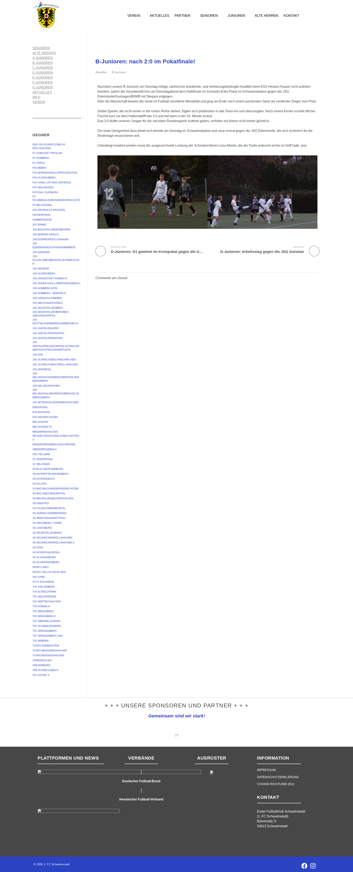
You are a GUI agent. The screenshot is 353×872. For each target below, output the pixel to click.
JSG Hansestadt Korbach (49, 278)
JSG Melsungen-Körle (47, 303)
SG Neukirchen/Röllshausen (52, 537)
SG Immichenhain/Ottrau (49, 518)
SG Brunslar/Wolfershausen (52, 498)
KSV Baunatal (41, 412)
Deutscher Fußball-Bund (141, 781)
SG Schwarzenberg (45, 562)
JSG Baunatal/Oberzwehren (51, 229)
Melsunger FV (42, 426)
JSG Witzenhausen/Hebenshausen (55, 402)
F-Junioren (42, 82)
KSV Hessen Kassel (45, 417)
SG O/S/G (37, 547)
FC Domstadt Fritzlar (47, 153)
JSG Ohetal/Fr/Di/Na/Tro (48, 333)
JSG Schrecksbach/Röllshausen (55, 364)
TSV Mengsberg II (44, 616)
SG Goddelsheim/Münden (49, 513)
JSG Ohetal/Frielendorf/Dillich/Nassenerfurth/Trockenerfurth (55, 346)
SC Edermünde (42, 459)
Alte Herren (44, 53)
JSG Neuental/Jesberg (47, 307)
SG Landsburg (42, 527)
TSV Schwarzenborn (46, 626)
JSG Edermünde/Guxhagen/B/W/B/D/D (54, 245)
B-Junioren (119, 72)
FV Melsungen (42, 205)
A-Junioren (42, 58)
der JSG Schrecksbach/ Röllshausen (49, 146)
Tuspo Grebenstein (45, 645)
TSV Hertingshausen (46, 601)
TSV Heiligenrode (44, 596)
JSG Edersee (41, 252)
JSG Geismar (40, 268)
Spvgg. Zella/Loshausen (49, 572)
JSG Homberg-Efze (44, 288)
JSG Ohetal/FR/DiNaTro (47, 338)
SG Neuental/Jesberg (47, 532)
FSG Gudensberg (44, 177)
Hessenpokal (41, 214)
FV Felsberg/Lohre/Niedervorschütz (56, 198)
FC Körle (38, 163)
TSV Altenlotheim (44, 591)
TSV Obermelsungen (46, 621)
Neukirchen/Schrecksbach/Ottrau (55, 437)
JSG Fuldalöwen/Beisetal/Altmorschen (55, 260)
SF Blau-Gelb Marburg (47, 469)
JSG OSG (37, 354)
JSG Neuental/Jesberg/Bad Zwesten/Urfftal (50, 314)
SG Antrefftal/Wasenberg (50, 473)
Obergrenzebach (44, 449)
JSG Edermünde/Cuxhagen (50, 239)
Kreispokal (40, 407)
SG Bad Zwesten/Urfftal (49, 493)
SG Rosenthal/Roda (45, 552)
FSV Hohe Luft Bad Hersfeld (51, 182)
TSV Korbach (41, 606)
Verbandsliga (42, 660)
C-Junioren (42, 68)
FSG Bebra (39, 167)
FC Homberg (40, 158)
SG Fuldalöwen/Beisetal (49, 508)
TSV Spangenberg (44, 631)
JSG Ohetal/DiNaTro (45, 328)
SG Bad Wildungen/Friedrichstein (55, 488)
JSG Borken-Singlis (45, 234)
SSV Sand (38, 577)
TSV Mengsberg (43, 611)
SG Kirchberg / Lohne (47, 523)
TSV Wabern (40, 640)
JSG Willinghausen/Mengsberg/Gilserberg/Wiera (55, 377)
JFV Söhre (39, 224)
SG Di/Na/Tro (40, 503)
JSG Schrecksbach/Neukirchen (54, 359)
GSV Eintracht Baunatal (49, 210)
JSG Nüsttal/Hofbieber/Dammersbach (55, 321)
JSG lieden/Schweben (47, 298)
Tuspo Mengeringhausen (49, 650)
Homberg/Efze (42, 219)
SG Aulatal (39, 483)
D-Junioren (42, 72)
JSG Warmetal (41, 369)
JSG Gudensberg (43, 273)
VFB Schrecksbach (45, 670)
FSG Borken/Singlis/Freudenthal (55, 172)
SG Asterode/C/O (43, 478)
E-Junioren (42, 77)
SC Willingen (41, 464)
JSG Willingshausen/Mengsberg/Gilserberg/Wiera (55, 393)
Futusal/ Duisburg (45, 192)
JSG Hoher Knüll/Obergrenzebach (56, 283)
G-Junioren (42, 87)
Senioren (41, 48)
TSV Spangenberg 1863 (47, 635)
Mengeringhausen (45, 431)
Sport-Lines (40, 567)
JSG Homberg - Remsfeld (49, 293)
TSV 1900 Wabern (43, 586)
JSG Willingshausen (46, 385)
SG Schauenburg (44, 557)
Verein (38, 102)
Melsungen (40, 422)
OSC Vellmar (41, 454)
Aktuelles (101, 72)
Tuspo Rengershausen (48, 655)
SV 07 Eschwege (43, 581)
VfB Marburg (41, 665)
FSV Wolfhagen (43, 187)
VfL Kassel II (40, 675)
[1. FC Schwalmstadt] (59, 15)
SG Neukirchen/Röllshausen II (53, 542)
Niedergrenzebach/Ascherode (53, 444)
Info (36, 97)
